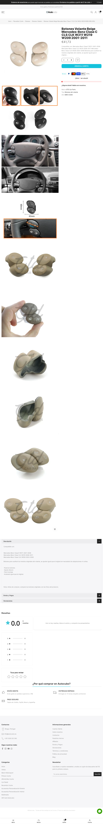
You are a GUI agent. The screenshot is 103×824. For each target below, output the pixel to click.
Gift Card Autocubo (8, 798)
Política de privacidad (60, 754)
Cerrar (4, 2)
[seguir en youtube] (9, 748)
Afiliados (55, 741)
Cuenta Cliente (57, 729)
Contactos (56, 735)
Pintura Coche (6, 776)
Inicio (9, 21)
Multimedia (5, 795)
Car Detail (5, 782)
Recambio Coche (18, 21)
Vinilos (4, 769)
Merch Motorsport (7, 773)
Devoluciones (57, 748)
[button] (17, 638)
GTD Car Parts (71, 89)
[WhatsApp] (12, 748)
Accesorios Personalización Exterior (13, 788)
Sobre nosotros (57, 732)
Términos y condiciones (60, 751)
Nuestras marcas (58, 738)
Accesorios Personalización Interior (13, 791)
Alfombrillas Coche (8, 779)
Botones (28, 21)
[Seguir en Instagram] (6, 748)
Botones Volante (37, 21)
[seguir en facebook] (3, 748)
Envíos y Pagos (57, 744)
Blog (54, 757)
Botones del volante (71, 92)
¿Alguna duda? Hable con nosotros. (74, 85)
